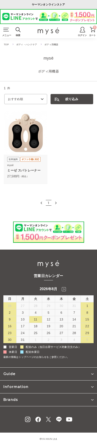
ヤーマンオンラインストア (48, 4)
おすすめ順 (15, 99)
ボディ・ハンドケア (26, 44)
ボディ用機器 (51, 44)
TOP (6, 44)
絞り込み (71, 99)
